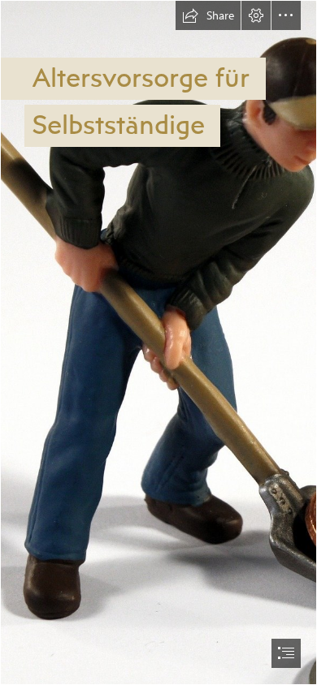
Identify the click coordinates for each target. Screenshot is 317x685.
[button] (208, 15)
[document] (158, 342)
